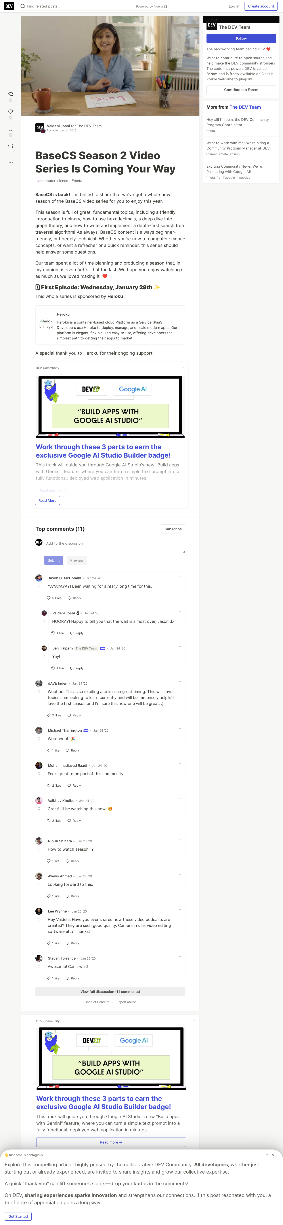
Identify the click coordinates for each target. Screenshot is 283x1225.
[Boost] (11, 146)
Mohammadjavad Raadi (67, 765)
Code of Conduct (97, 1002)
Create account (261, 6)
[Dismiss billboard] (273, 1154)
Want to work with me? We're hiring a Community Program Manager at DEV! (238, 148)
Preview (77, 560)
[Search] (22, 6)
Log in (234, 6)
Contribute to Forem (241, 89)
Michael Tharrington (65, 730)
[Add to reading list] (11, 131)
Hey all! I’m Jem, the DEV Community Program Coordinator (237, 125)
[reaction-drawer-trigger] (10, 96)
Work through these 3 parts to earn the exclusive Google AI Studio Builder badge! (103, 451)
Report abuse (126, 1002)
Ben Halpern (74, 648)
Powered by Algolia (150, 6)
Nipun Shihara (60, 841)
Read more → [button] (111, 1142)
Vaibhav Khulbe (61, 800)
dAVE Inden (57, 683)
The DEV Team (89, 126)
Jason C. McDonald (64, 578)
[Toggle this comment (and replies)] (39, 585)
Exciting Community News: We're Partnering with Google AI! (234, 171)
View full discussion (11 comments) (110, 991)
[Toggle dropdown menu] (182, 367)
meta (77, 180)
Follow (241, 38)
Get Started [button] (18, 1216)
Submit (54, 560)
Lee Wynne (57, 911)
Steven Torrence (62, 958)
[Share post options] (10, 162)
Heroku (63, 314)
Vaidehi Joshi (58, 126)
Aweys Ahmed (60, 876)
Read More (47, 500)
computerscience (52, 180)
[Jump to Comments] (11, 114)
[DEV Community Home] (9, 6)
